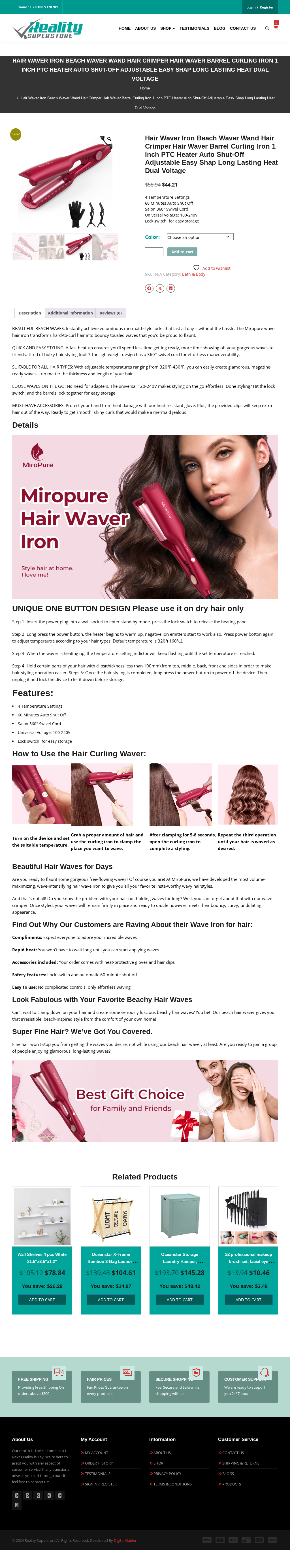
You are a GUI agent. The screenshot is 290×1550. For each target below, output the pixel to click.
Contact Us (243, 28)
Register (267, 7)
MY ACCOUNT (96, 1452)
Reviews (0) (111, 313)
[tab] (29, 313)
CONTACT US (233, 1452)
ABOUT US (162, 1452)
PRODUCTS (231, 1484)
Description (30, 313)
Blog (219, 28)
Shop (166, 28)
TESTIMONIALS (97, 1473)
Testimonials (194, 28)
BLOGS (228, 1473)
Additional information (70, 313)
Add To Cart (42, 1299)
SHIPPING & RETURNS (240, 1463)
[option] (42, 1250)
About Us (145, 28)
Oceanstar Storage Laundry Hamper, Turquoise (179, 1261)
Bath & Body (193, 274)
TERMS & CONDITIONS (172, 1484)
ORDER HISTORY (99, 1463)
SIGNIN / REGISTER (101, 1484)
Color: (152, 237)
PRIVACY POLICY (167, 1473)
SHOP (158, 1463)
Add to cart (182, 251)
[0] (276, 27)
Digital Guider (125, 1540)
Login (251, 7)
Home (125, 28)
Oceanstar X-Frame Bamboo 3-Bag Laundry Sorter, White (111, 1261)
